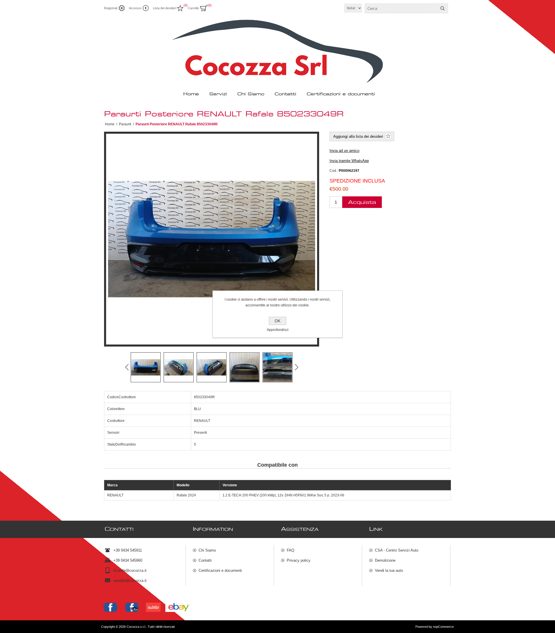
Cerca (442, 8)
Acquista (362, 202)
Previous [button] (127, 367)
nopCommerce (443, 626)
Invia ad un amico (344, 150)
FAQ (290, 550)
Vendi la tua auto (389, 570)
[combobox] (401, 8)
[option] (145, 367)
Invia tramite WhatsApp (349, 161)
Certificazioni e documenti (220, 570)
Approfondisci (277, 330)
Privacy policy (298, 560)
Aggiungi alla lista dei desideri (358, 136)
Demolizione (385, 560)
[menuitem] (233, 550)
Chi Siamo (207, 550)
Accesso (135, 8)
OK (277, 321)
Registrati (110, 8)
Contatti (205, 560)
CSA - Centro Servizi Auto (396, 550)
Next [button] (296, 367)
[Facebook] (110, 607)
